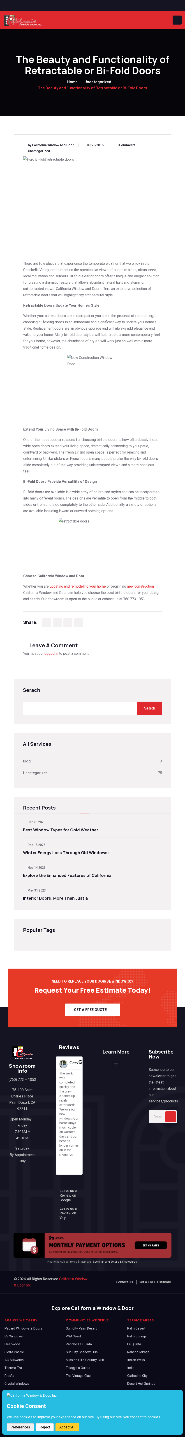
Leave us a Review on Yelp (68, 1213)
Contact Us (124, 1282)
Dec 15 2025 (36, 845)
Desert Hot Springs (141, 1384)
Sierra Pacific (14, 1352)
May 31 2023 (36, 890)
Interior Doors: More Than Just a (55, 898)
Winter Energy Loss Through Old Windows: (66, 852)
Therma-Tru (13, 1368)
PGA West (73, 1336)
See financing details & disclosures (115, 1261)
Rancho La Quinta (79, 1344)
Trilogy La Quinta (78, 1368)
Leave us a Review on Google (68, 1195)
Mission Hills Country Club (85, 1360)
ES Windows (14, 1336)
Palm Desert (136, 1328)
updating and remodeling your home (78, 586)
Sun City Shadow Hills (82, 1352)
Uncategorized (97, 81)
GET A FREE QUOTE (90, 1010)
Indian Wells (136, 1360)
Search (149, 708)
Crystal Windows (17, 1384)
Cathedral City (137, 1376)
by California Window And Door (51, 145)
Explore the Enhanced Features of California (67, 875)
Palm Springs (137, 1336)
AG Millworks (14, 1360)
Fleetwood (12, 1344)
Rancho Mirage (138, 1352)
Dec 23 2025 (36, 822)
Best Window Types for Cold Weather (60, 830)
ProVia (9, 1376)
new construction (140, 586)
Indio (130, 1368)
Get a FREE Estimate (155, 1282)
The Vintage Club (78, 1376)
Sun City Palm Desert (81, 1328)
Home (72, 81)
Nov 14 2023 (36, 867)
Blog (27, 761)
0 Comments (126, 145)
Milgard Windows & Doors (23, 1328)
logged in (51, 653)
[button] (59, 1120)
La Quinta (134, 1344)
